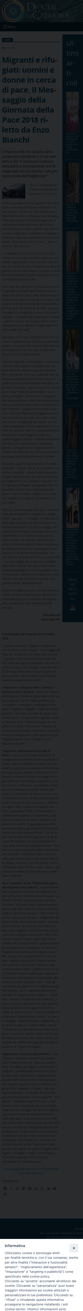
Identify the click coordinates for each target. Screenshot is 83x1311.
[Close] (73, 1248)
